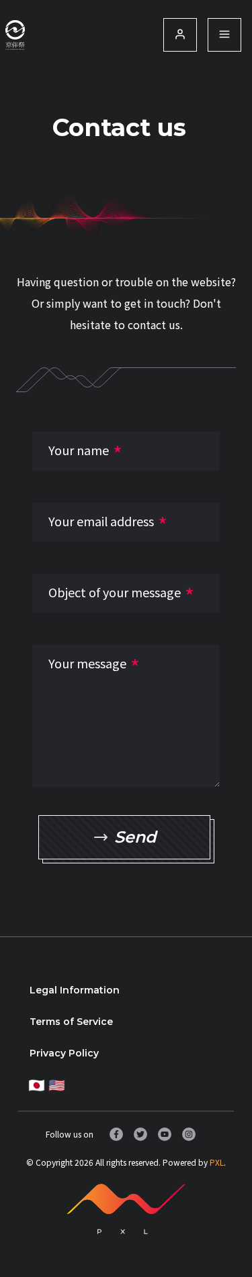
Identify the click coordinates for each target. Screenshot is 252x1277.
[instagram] (189, 1134)
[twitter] (140, 1134)
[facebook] (116, 1134)
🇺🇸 (56, 1084)
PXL (217, 1162)
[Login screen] (180, 35)
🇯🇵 (36, 1084)
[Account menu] (224, 35)
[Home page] (15, 35)
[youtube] (164, 1134)
